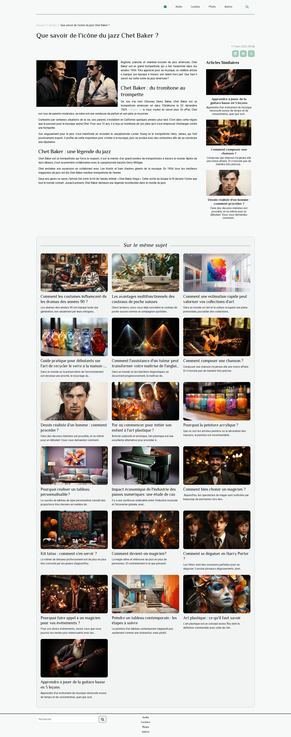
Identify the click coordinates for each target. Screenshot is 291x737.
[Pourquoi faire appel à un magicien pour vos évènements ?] (74, 593)
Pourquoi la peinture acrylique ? (210, 425)
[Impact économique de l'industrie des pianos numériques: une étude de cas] (145, 465)
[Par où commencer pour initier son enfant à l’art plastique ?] (145, 401)
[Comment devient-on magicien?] (145, 529)
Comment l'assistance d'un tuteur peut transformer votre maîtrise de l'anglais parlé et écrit (145, 365)
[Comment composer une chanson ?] (228, 132)
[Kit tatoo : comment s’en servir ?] (74, 529)
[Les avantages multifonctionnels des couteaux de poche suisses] (145, 272)
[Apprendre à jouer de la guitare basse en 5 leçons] (228, 82)
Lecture (195, 6)
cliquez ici (135, 109)
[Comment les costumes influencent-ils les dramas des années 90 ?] (74, 272)
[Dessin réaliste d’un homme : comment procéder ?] (228, 183)
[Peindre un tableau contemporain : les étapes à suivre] (145, 593)
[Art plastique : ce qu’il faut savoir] (216, 593)
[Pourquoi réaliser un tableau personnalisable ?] (74, 465)
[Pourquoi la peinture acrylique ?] (216, 401)
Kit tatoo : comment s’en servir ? (69, 553)
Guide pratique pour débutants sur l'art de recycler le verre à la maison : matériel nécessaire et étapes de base (73, 365)
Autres (228, 6)
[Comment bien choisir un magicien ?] (216, 465)
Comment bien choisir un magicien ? (214, 489)
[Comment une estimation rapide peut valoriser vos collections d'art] (216, 272)
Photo (212, 6)
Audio (178, 6)
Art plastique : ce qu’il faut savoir (212, 618)
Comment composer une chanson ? (213, 360)
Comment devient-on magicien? (139, 553)
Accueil (40, 25)
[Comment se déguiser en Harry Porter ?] (216, 529)
